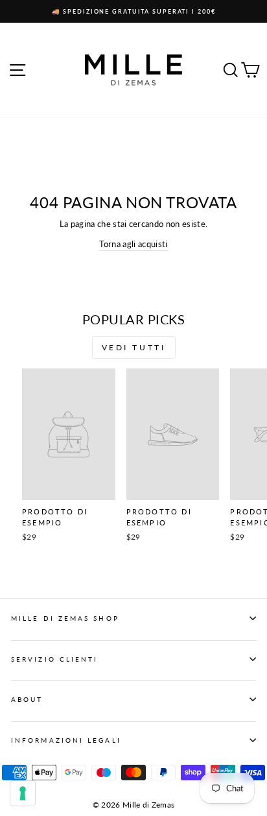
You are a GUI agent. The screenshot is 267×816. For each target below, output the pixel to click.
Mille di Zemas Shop (65, 618)
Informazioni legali (66, 740)
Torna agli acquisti (133, 244)
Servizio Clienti (54, 659)
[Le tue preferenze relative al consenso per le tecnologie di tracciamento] (22, 793)
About (27, 699)
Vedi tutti (134, 347)
